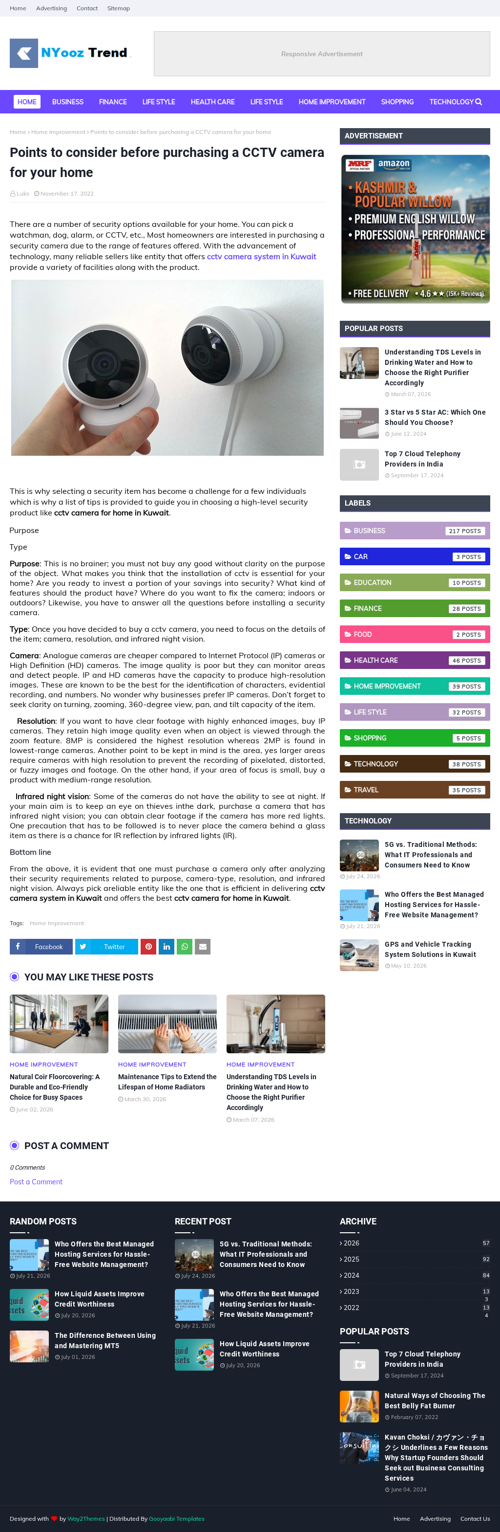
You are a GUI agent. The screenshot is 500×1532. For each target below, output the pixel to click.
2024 (417, 1275)
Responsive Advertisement (322, 54)
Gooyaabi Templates (177, 1518)
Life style (407, 712)
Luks (23, 193)
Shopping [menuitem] (397, 102)
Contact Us (475, 1518)
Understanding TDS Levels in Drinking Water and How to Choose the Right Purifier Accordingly (271, 1092)
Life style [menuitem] (159, 102)
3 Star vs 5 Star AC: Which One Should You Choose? (435, 417)
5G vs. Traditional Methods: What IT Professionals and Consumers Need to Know (431, 855)
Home (18, 8)
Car (407, 556)
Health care (407, 660)
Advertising (51, 8)
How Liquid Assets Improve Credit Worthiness (100, 1299)
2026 (417, 1243)
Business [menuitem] (67, 102)
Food (407, 634)
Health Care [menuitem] (213, 102)
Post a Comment (36, 1181)
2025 (417, 1259)
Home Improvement (58, 131)
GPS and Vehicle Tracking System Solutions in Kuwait (430, 949)
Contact (87, 8)
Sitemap (118, 8)
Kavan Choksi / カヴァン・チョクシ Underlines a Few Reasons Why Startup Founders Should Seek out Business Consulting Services (436, 1457)
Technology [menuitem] (452, 102)
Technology (407, 764)
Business (407, 530)
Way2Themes (86, 1518)
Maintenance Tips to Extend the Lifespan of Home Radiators (167, 1082)
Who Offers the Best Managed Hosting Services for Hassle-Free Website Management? (434, 904)
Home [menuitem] (27, 102)
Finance (407, 608)
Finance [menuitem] (113, 102)
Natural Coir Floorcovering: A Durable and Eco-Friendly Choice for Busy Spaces (55, 1087)
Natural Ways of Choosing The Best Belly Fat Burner (435, 1401)
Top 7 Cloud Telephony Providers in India (423, 459)
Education (407, 582)
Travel (407, 790)
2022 (417, 1307)
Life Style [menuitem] (266, 102)
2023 (417, 1291)
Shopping (407, 738)
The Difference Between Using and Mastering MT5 (105, 1341)
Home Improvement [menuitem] (332, 102)
